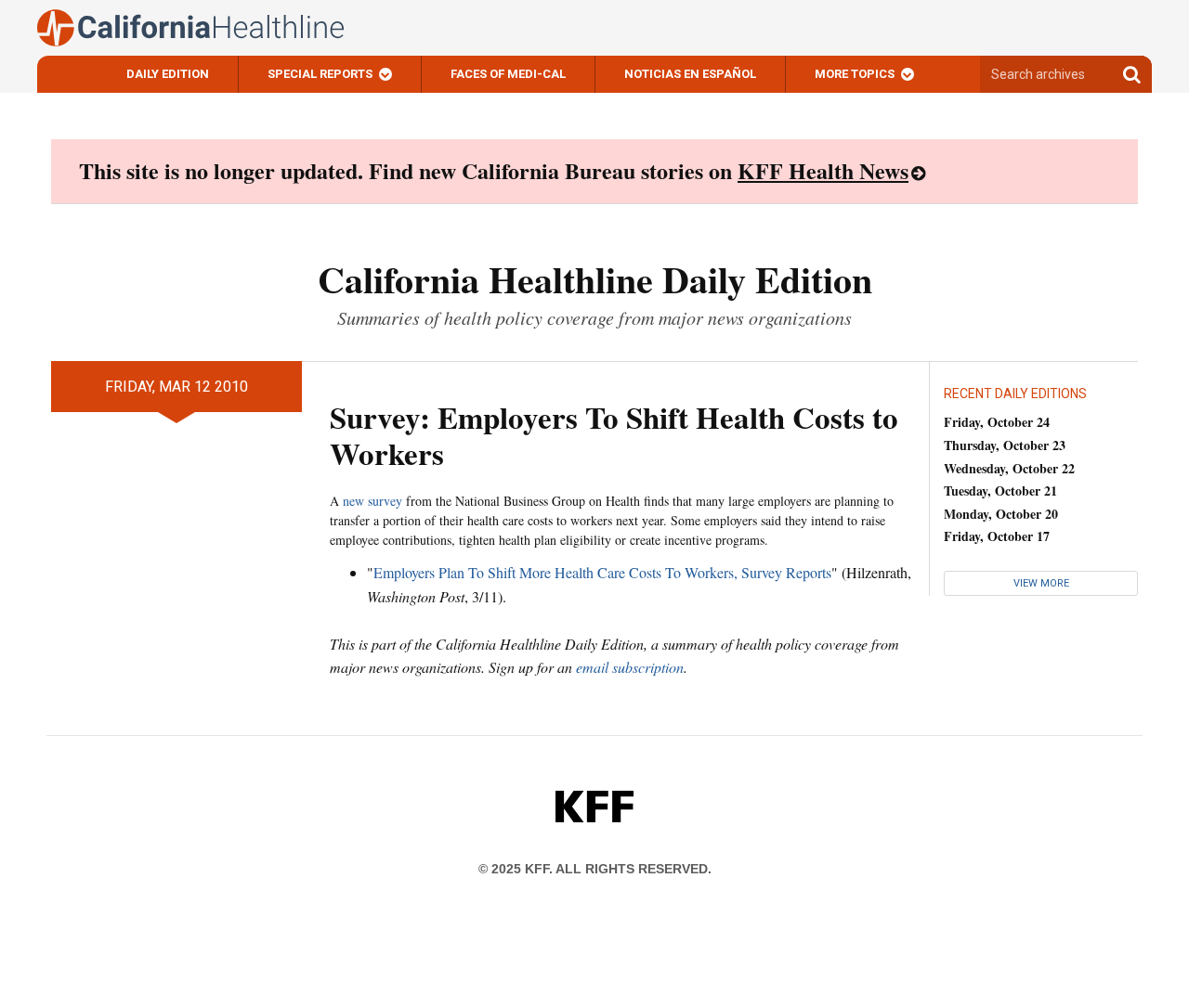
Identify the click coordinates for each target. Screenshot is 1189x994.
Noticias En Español (690, 74)
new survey (372, 501)
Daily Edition (167, 74)
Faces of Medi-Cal (508, 74)
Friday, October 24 (997, 422)
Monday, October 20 (1001, 513)
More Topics (855, 74)
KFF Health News (823, 170)
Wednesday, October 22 (1009, 468)
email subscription (630, 667)
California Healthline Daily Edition (595, 279)
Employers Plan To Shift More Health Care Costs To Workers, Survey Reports (602, 572)
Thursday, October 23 (1004, 445)
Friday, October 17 (997, 536)
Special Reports (320, 74)
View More (1041, 583)
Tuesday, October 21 (1000, 490)
